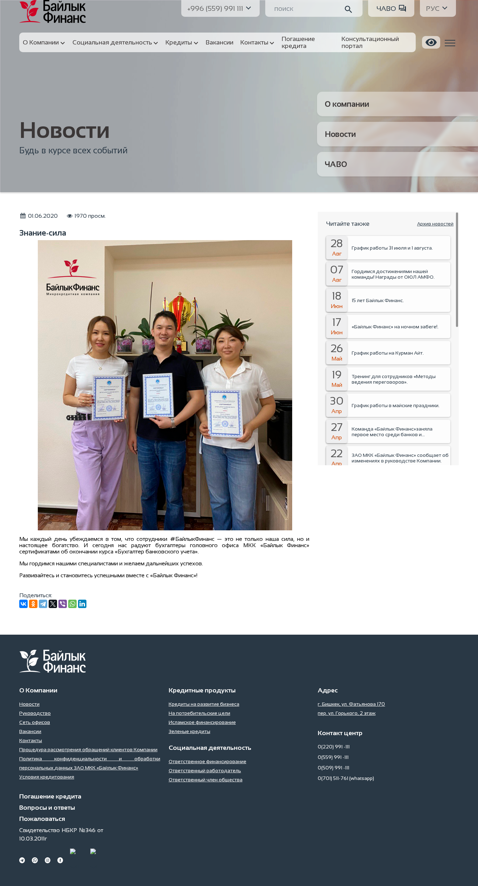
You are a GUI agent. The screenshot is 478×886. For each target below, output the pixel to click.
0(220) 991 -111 (334, 746)
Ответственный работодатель (205, 770)
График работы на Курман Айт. (388, 353)
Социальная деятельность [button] (112, 42)
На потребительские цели (199, 713)
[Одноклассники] (33, 604)
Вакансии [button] (219, 42)
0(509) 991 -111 (333, 767)
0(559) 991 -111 (333, 757)
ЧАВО (386, 8)
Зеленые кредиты (189, 731)
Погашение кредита (50, 796)
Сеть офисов (34, 722)
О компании (347, 104)
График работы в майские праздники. (396, 405)
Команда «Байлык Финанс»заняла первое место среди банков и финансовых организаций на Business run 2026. (401, 431)
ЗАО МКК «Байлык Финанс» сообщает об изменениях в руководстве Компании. (400, 457)
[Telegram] (43, 604)
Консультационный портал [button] (370, 42)
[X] (53, 604)
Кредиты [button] (179, 42)
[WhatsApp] (72, 604)
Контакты (30, 740)
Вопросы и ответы (47, 807)
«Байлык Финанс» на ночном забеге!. (395, 326)
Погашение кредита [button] (298, 42)
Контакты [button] (254, 42)
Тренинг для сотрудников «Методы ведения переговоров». (394, 379)
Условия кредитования (46, 777)
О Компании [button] (41, 42)
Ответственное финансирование (207, 761)
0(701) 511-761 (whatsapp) (346, 778)
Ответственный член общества (205, 779)
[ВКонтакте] (23, 604)
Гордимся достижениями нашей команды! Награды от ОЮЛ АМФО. (393, 274)
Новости (340, 134)
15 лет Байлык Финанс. (378, 300)
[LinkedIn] (82, 604)
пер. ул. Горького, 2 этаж (346, 713)
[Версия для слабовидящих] (431, 42)
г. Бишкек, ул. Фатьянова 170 (351, 704)
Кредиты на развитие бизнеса (204, 704)
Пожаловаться (42, 818)
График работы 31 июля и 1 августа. (392, 248)
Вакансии (30, 731)
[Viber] (62, 604)
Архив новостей (435, 223)
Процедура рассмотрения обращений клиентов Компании (88, 749)
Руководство (35, 713)
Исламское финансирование (202, 722)
